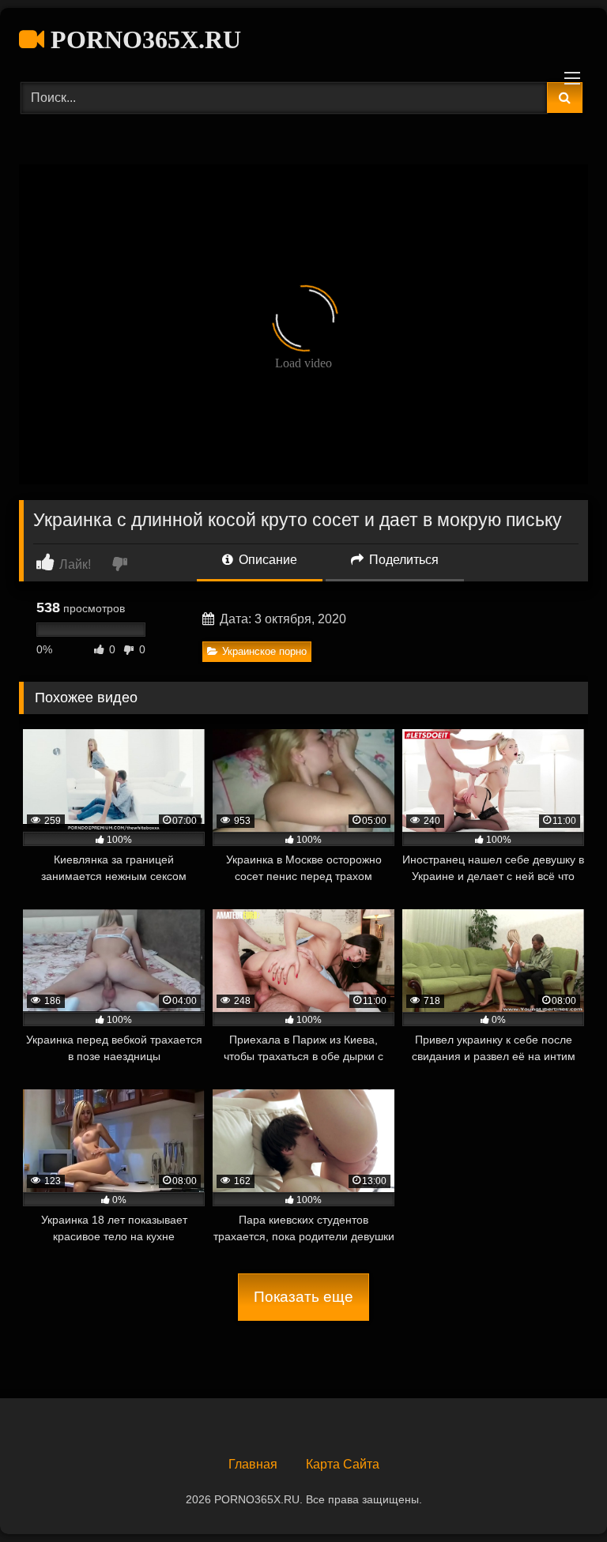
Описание (266, 559)
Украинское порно (264, 651)
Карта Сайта (342, 1464)
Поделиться (402, 559)
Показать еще (303, 1296)
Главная (252, 1464)
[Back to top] (558, 1495)
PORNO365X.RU (142, 39)
